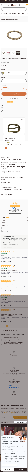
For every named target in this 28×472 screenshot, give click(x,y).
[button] (19, 5)
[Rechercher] (3, 9)
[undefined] (21, 210)
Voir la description (14, 98)
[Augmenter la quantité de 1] (8, 89)
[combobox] (14, 73)
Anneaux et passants (18, 18)
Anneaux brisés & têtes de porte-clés (9, 19)
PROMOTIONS (12, 13)
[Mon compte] (21, 5)
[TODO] (17, 244)
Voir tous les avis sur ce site (15, 213)
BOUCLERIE (9, 18)
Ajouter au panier (13, 94)
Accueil (3, 18)
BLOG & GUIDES (21, 13)
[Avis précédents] (5, 326)
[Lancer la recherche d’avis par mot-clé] (27, 231)
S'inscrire (20, 417)
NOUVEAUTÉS (4, 13)
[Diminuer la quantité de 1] (2, 89)
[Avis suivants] (24, 326)
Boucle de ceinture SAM (10, 138)
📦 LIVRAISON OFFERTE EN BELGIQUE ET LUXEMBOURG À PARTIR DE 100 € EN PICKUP (14, 1)
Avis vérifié (5, 253)
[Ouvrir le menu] (1, 5)
